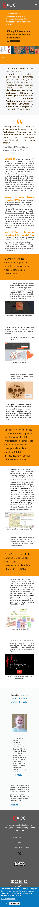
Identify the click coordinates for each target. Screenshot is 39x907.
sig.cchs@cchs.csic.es (23, 825)
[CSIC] (19, 882)
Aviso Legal (18, 842)
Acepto (5, 904)
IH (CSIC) (23, 702)
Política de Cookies (21, 847)
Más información (8, 899)
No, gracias (14, 903)
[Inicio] (9, 5)
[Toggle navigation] (36, 5)
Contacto (17, 838)
